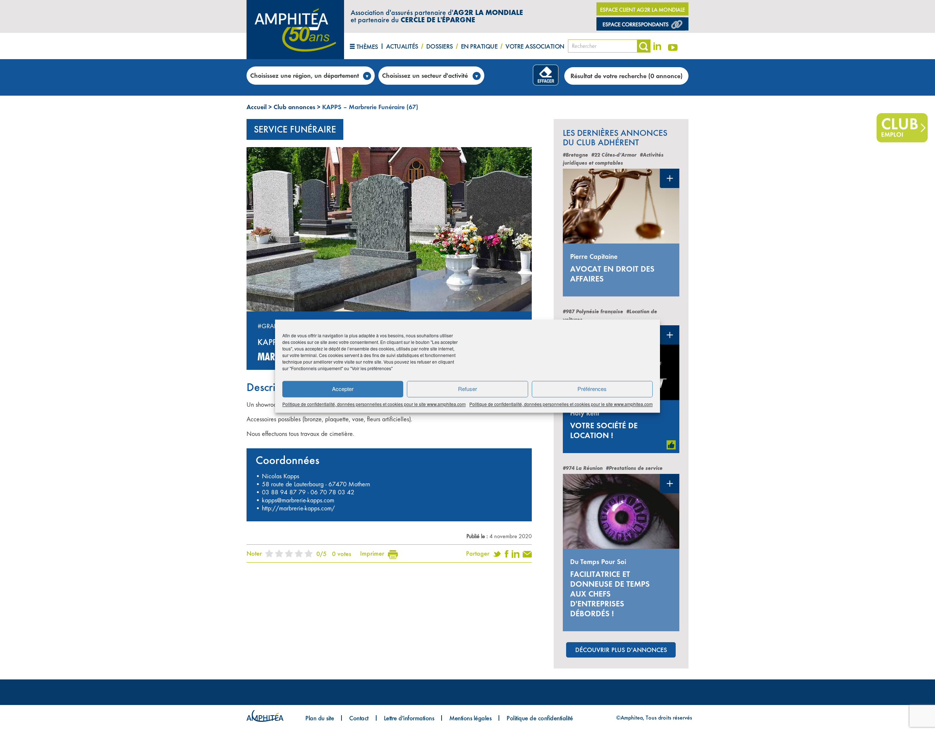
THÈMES (367, 46)
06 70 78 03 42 (332, 492)
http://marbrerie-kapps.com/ (298, 508)
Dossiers (439, 46)
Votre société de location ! (604, 430)
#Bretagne (575, 155)
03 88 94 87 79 (284, 492)
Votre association (534, 46)
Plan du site (319, 718)
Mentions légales (470, 718)
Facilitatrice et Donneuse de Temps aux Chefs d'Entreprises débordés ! (610, 594)
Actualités (402, 46)
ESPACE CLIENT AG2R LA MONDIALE (642, 9)
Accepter (343, 388)
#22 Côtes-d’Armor (614, 155)
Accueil (257, 107)
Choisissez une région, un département (304, 75)
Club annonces (294, 107)
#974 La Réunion (583, 468)
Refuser (467, 388)
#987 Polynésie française (593, 311)
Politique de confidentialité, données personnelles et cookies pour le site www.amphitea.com (374, 404)
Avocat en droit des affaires (612, 273)
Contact (359, 718)
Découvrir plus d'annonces (621, 650)
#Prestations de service (634, 468)
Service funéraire (295, 129)
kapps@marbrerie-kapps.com (298, 500)
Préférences (592, 388)
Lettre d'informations (409, 718)
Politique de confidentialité (540, 718)
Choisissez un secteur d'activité (425, 75)
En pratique (479, 46)
